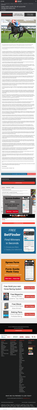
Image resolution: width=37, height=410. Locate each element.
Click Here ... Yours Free (12, 211)
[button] (12, 201)
